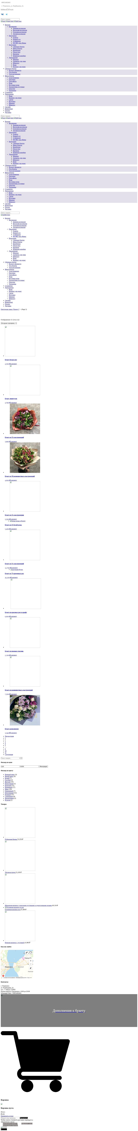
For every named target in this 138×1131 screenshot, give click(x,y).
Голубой (8, 780)
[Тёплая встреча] (20, 870)
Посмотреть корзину (10, 1124)
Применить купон (7, 1116)
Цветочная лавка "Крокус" (10, 309)
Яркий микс (9, 776)
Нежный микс (10, 774)
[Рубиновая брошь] (20, 837)
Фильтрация (43, 766)
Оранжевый (9, 791)
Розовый (8, 794)
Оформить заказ (26, 1124)
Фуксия (7, 800)
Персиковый (9, 793)
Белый (7, 778)
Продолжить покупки (10, 1125)
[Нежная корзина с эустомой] (20, 940)
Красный (8, 785)
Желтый (7, 782)
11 (5, 753)
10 (5, 751)
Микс (7, 789)
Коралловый (9, 784)
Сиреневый (9, 796)
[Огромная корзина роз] (14, 907)
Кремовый (8, 787)
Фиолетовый (9, 798)
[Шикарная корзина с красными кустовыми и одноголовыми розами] (20, 903)
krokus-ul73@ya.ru (7, 9)
